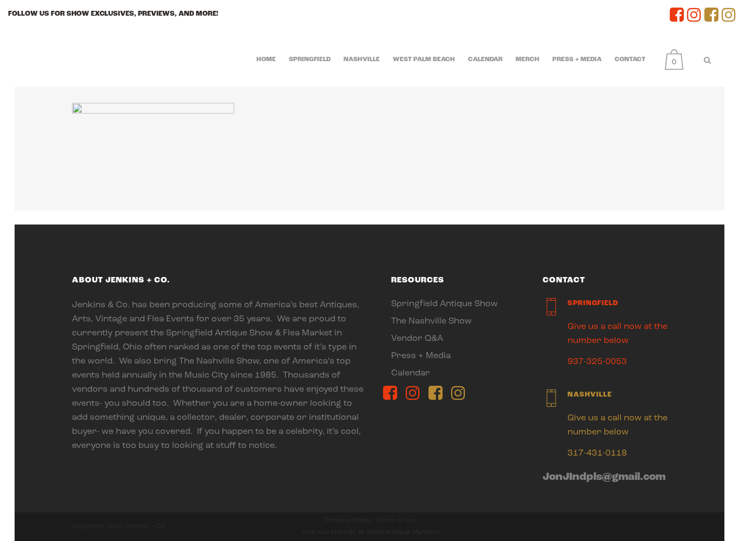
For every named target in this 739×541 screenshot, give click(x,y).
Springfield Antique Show (444, 304)
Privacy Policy (347, 520)
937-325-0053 (597, 362)
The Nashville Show (431, 321)
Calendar (410, 373)
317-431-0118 (597, 453)
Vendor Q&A (417, 338)
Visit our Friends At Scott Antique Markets (370, 532)
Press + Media (421, 356)
